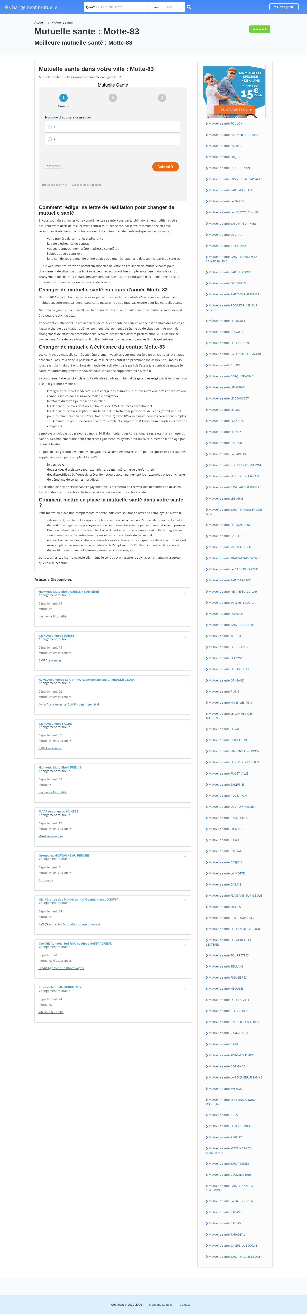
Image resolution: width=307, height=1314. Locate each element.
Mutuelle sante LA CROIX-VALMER (232, 807)
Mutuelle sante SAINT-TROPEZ (230, 580)
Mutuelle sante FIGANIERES (228, 977)
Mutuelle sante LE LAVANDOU (229, 525)
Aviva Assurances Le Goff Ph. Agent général (68, 704)
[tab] (112, 592)
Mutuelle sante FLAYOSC (226, 658)
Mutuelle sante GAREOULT (227, 536)
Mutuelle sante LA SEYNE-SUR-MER (233, 135)
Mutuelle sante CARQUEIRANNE (231, 376)
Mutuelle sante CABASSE (226, 1212)
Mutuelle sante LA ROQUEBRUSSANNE (235, 1077)
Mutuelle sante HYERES (225, 146)
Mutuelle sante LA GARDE (226, 201)
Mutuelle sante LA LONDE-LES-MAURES (236, 354)
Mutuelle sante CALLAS (225, 1223)
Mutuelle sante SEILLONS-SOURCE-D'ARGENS (232, 1102)
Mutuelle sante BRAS (223, 1044)
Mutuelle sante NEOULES (226, 988)
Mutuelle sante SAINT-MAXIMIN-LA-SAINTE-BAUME (232, 259)
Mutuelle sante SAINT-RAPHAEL (230, 190)
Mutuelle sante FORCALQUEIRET (231, 1055)
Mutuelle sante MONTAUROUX (230, 547)
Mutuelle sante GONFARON (228, 740)
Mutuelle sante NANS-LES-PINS (230, 702)
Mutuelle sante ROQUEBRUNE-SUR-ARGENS (232, 307)
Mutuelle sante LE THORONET (229, 1126)
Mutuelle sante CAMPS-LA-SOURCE (233, 1245)
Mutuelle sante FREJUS (224, 157)
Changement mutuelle (32, 7)
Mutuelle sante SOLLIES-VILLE (229, 1000)
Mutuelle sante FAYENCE (226, 614)
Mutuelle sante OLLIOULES (227, 283)
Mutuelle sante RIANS (224, 691)
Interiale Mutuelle (50, 1012)
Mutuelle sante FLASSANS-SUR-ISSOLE (235, 895)
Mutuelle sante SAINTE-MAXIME (231, 272)
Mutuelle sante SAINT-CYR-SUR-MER (234, 294)
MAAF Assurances (50, 836)
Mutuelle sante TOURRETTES (229, 955)
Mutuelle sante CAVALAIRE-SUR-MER (234, 487)
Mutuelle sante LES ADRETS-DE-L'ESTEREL (229, 942)
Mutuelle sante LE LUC (224, 410)
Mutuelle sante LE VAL (224, 729)
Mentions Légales (161, 1304)
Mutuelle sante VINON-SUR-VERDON (234, 751)
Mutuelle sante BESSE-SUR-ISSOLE (232, 918)
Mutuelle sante (62, 22)
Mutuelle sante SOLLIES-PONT (230, 343)
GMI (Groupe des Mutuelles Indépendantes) (69, 924)
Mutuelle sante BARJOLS (225, 862)
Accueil (39, 22)
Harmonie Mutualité (52, 616)
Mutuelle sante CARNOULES (228, 818)
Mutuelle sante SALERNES (227, 784)
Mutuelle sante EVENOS (225, 1089)
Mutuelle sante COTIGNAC (227, 1066)
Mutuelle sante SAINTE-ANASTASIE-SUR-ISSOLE (232, 1188)
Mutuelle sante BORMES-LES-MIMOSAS (236, 465)
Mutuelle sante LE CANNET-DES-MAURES (230, 716)
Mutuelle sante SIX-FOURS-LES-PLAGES (236, 179)
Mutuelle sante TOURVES (226, 636)
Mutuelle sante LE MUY (225, 432)
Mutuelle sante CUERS (224, 365)
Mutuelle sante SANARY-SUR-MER (232, 224)
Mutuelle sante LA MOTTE (227, 873)
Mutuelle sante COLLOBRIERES (230, 1175)
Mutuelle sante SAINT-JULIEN (229, 1163)
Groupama (45, 880)
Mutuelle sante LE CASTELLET (229, 669)
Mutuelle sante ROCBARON (228, 795)
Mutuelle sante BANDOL (225, 443)
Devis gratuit (285, 7)
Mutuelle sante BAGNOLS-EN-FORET (234, 1022)
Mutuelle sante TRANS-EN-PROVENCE (235, 558)
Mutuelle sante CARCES (225, 840)
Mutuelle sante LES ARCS (226, 498)
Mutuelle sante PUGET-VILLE (228, 773)
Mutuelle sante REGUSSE (226, 1137)
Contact (185, 1304)
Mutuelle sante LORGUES (226, 421)
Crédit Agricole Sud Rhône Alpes (61, 968)
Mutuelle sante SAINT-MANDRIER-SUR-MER (234, 512)
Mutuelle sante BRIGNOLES (228, 246)
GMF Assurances (50, 660)
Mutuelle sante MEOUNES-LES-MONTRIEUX (229, 1150)
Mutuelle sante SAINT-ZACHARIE (231, 625)
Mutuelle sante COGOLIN (226, 332)
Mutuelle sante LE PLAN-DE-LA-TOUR (234, 929)
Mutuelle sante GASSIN (225, 884)
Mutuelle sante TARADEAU (227, 1234)
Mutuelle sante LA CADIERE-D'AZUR (233, 569)
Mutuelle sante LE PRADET (227, 321)
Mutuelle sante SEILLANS (226, 966)
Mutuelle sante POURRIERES (228, 647)
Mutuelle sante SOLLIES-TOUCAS (231, 603)
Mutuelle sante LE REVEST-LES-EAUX (234, 762)
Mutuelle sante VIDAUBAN (227, 387)
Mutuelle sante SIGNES (225, 907)
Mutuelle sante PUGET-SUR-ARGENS (234, 476)
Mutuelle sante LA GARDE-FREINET (233, 1201)
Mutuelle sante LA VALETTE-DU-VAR (233, 212)
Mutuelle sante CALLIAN (225, 851)
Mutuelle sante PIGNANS (226, 829)
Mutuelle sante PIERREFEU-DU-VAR (233, 591)
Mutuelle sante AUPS (223, 1115)
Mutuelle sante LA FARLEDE (228, 454)
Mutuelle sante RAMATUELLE (229, 1033)
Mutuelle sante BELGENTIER (228, 1011)
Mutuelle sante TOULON (226, 123)
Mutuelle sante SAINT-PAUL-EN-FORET (235, 1257)
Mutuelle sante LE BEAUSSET (229, 398)
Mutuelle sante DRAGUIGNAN (229, 168)
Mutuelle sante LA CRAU (225, 235)
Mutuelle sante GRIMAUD (226, 680)
